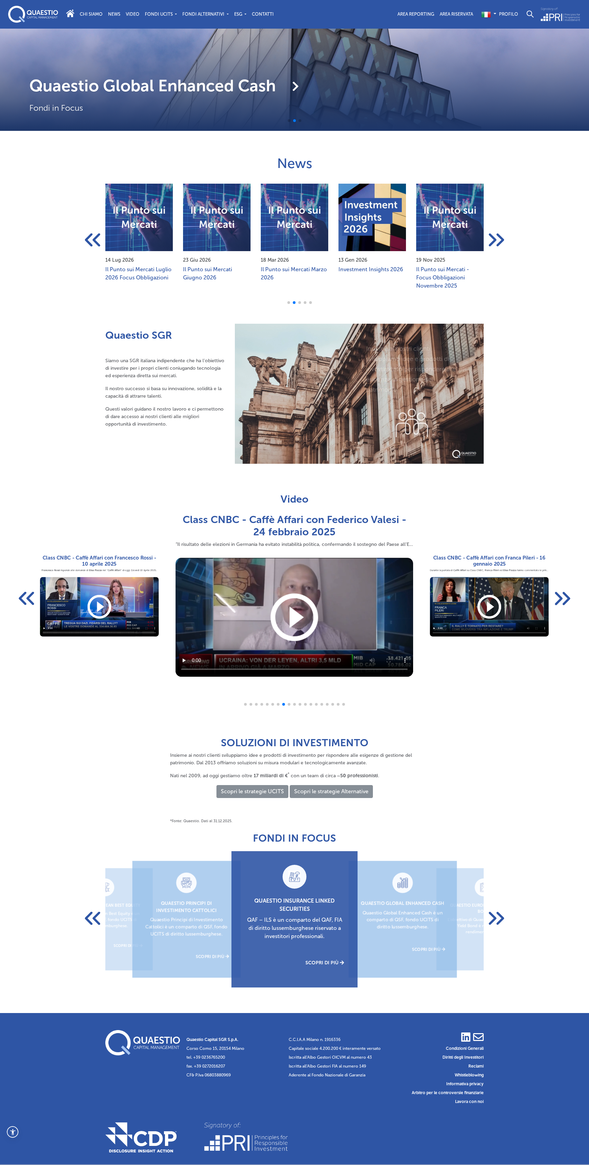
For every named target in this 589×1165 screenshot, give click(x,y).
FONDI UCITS (159, 14)
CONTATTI (263, 14)
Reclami (476, 1066)
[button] (12, 1132)
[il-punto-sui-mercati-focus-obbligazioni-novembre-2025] (372, 217)
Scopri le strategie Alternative (331, 791)
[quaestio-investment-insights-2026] (294, 217)
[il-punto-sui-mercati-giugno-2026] (139, 217)
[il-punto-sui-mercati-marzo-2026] (217, 217)
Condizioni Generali (465, 1048)
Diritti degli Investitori (463, 1057)
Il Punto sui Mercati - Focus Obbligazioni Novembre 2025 (364, 277)
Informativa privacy (465, 1084)
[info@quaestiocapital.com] (477, 1039)
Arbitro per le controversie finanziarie (448, 1092)
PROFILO (508, 14)
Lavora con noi (469, 1101)
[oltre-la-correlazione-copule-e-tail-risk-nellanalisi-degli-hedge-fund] (450, 217)
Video (132, 14)
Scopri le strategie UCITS (252, 791)
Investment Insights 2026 (293, 269)
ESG (238, 14)
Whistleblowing (469, 1075)
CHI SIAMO (91, 14)
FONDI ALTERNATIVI (203, 14)
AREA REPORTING (415, 14)
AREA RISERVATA (456, 14)
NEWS (114, 14)
